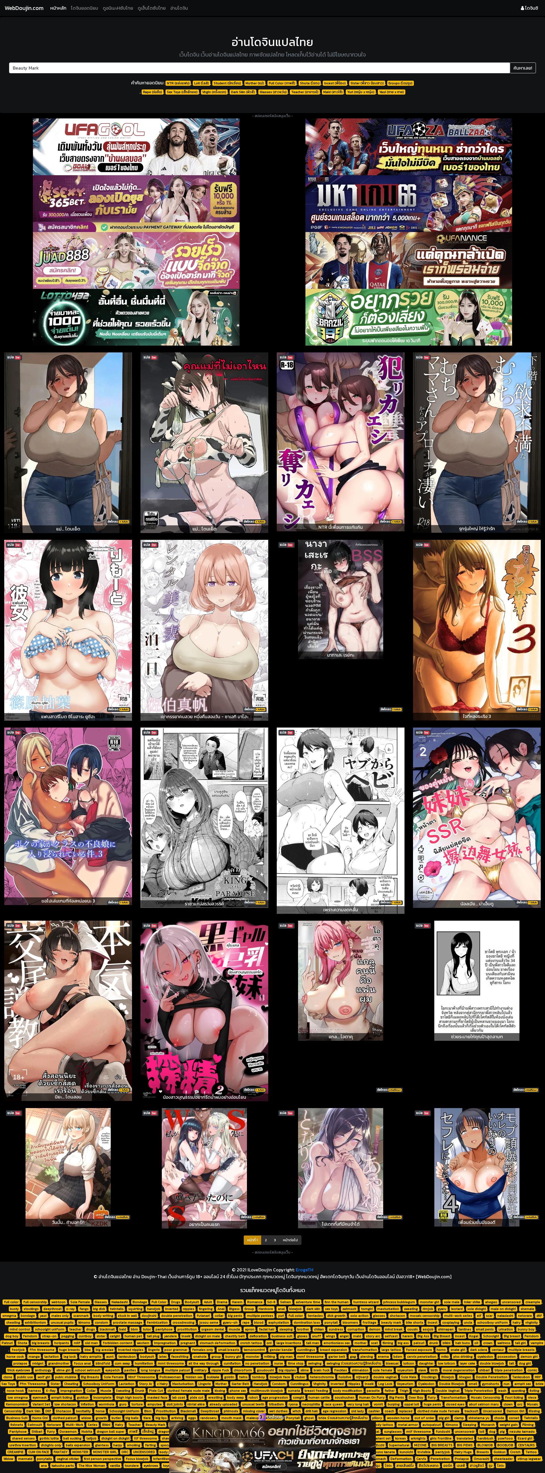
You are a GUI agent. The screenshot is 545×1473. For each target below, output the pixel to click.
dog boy (11, 1336)
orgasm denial (212, 1329)
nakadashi (505, 1315)
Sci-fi (271, 1302)
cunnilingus (306, 1349)
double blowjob (492, 1363)
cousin (412, 1329)
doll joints (175, 1404)
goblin (229, 1377)
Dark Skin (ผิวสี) (243, 92)
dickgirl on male (207, 1336)
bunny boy (526, 1329)
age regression (334, 1411)
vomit (378, 1404)
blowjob (295, 1308)
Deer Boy (416, 1397)
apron (249, 1329)
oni (269, 1342)
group (216, 1356)
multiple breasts (521, 1349)
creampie (532, 1302)
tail (511, 1363)
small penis (485, 1329)
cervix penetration (421, 1356)
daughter (426, 1363)
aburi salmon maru (484, 1404)
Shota (22, 1342)
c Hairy (162, 1383)
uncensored (511, 1302)
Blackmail (188, 1411)
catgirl (115, 1336)
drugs (90, 1329)
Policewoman (170, 1377)
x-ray (70, 1308)
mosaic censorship (425, 1315)
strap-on (49, 1336)
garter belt (336, 1356)
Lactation (126, 1383)
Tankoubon (521, 1377)
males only (60, 1315)
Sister (55, 1383)
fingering (206, 1308)
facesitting (179, 1356)
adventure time (308, 1302)
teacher (75, 1329)
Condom (279, 1383)
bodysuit (147, 1356)
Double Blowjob (451, 1383)
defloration (258, 1336)
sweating (411, 1308)
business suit (282, 1336)
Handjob (260, 1383)
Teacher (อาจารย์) (304, 92)
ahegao (491, 1302)
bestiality (83, 1411)
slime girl (63, 1370)
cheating (13, 1322)
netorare (525, 1315)
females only (202, 1349)
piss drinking (463, 1356)
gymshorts (490, 1383)
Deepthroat (210, 1411)
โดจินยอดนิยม (84, 8)
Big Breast (442, 1336)
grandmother (58, 1363)
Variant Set (41, 1404)
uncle (468, 1322)
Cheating (71, 1383)
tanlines (464, 1329)
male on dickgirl (503, 1308)
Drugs (175, 1302)
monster (252, 1356)
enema (383, 1356)
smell (473, 1383)
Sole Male (408, 1377)
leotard (457, 1308)
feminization (157, 1322)
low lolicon (446, 1363)
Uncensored (492, 1411)
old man (91, 1342)
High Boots (422, 1390)
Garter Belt (240, 1383)
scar (489, 1315)
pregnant (188, 1342)
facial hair (266, 1329)
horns (441, 1349)
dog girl (525, 1363)
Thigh (403, 1390)
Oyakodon (426, 1383)
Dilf (48, 1411)
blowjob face (280, 1377)
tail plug (153, 1336)
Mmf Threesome (141, 1377)
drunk (433, 1342)
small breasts (228, 1349)
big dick (99, 1308)
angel (344, 1336)
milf (77, 1342)
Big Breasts (90, 1377)
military (200, 1370)
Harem (237, 1302)
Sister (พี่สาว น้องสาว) (367, 83)
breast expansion (333, 1349)
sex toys (331, 1308)
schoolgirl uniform (49, 1329)
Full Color (159, 1302)
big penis (235, 1315)
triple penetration (508, 1370)
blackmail (107, 1329)
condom (101, 1322)
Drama (222, 1302)
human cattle (319, 1397)
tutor (147, 1329)
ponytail (331, 1322)
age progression (275, 1397)
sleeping (286, 1329)
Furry (432, 1397)
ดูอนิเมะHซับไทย (118, 8)
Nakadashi (120, 1302)
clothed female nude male (188, 1390)
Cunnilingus (299, 1383)
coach (389, 1411)
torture (137, 1404)
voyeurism (405, 1370)
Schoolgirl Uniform (124, 1411)
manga (34, 1356)
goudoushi (265, 1370)
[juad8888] (136, 260)
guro (123, 1404)
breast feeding (316, 1390)
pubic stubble (65, 1377)
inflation (87, 1404)
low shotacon (65, 1404)
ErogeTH (304, 1269)
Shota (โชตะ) (310, 83)
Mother (221, 1383)
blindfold (103, 1363)
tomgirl (367, 1308)
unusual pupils (62, 1322)
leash (502, 1390)
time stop (295, 1363)
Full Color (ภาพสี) (282, 83)
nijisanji (362, 1377)
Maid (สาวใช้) (333, 92)
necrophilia (311, 1404)
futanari (203, 1315)
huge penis (432, 1404)
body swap (235, 1397)
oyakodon (485, 1356)
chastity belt (235, 1336)
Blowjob (447, 1377)
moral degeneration (459, 1370)
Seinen (285, 1302)
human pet (133, 1336)
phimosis (231, 1411)
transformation (364, 1349)
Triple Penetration (478, 1390)
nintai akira (196, 1404)
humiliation (144, 1363)
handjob (153, 1308)
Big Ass (423, 1336)
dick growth (336, 1315)
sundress (336, 1329)
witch (296, 1411)
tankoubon (127, 1356)
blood (258, 1322)
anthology (43, 1370)
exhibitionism (35, 1322)
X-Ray (51, 1390)
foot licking (514, 1397)
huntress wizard (366, 1302)
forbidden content (117, 1342)
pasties (130, 1370)
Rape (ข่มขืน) (152, 92)
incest (432, 1322)
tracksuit (471, 1411)
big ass (403, 1342)
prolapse (20, 1363)
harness (34, 1390)
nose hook (15, 1390)
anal (281, 1308)
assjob (428, 1329)
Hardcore (266, 1308)
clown (508, 1404)
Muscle (105, 1390)
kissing (220, 1390)
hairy (517, 1322)
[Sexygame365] (136, 203)
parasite (373, 1390)
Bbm (148, 1411)
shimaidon (360, 1370)
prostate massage (127, 1322)
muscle (234, 1329)
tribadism (276, 1404)
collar (219, 1315)
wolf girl (43, 1377)
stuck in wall (127, 1315)
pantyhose (164, 1329)
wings (330, 1336)
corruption (355, 1329)
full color (11, 1302)
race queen (334, 1404)
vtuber (300, 1377)
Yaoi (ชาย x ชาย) (391, 92)
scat (374, 1342)
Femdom (532, 1336)
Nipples (354, 1383)
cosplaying (450, 1322)
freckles (340, 1370)
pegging (67, 1336)
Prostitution (166, 1411)
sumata (294, 1390)
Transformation (453, 1397)
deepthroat (52, 1308)
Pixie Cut (156, 1390)
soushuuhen (344, 1397)
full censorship (35, 1302)
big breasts (40, 1342)
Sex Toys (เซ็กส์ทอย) (182, 92)
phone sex (238, 1390)
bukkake (213, 1377)
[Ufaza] (409, 146)
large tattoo (391, 1349)
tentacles (315, 1315)
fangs (84, 1308)
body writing (103, 1315)
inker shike (472, 1302)
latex (163, 1356)
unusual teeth (253, 1404)
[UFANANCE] (409, 260)
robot (253, 1397)
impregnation (165, 1342)
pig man (286, 1356)
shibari (484, 1370)
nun (507, 1383)
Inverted (337, 1383)
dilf (539, 1315)
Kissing (534, 1411)
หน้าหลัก (59, 7)
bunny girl (233, 1356)
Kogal (473, 1336)
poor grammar (175, 1349)
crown (487, 1342)
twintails (116, 1308)
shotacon (397, 1315)
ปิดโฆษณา (276, 1416)
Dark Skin (33, 1411)
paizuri (419, 1342)
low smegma (18, 1397)
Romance (255, 1302)
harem (408, 1336)
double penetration (176, 1315)
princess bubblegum (399, 1302)
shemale (527, 1308)
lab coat (178, 1397)
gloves (302, 1336)
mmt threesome (171, 1363)
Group (249, 1308)
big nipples (287, 1370)
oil (476, 1342)
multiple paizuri (177, 1370)
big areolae (105, 1349)
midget (37, 1363)
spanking (518, 1390)
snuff (316, 1336)
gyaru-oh (230, 1322)
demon (374, 1329)
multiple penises (260, 1315)
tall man (312, 1342)
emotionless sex (337, 1342)
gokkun (83, 1397)
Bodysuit (192, 1302)
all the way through (203, 1363)
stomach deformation (217, 1342)
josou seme (208, 1322)
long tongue (150, 1370)
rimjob (428, 1308)
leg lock (70, 1356)
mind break (394, 1329)
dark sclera (478, 1349)
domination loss (307, 1322)
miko (445, 1356)
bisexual (392, 1363)
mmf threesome (310, 1356)
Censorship (13, 1411)
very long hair (358, 1404)
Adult (208, 1302)
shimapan (446, 1329)
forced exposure (419, 1349)
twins (243, 1377)
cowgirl (298, 1397)
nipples (188, 1308)
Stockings (429, 1377)
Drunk (139, 1390)
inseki (186, 1336)
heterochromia (322, 1377)
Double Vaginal (448, 1390)
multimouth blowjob (267, 1390)
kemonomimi (254, 1349)
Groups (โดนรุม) (400, 83)
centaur (498, 1349)
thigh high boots (129, 1397)
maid (357, 1336)
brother (303, 1329)
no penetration (257, 1363)
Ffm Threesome (33, 1383)
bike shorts (414, 1322)
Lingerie (204, 1383)
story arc (373, 1336)
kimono (84, 1322)
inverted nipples (130, 1349)
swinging (315, 1363)
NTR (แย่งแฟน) (178, 83)
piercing (366, 1356)
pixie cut (196, 1397)
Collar (91, 1390)
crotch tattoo (251, 1342)
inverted (171, 1308)
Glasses (101, 1302)
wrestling (215, 1397)
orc (519, 1404)
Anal (221, 1308)
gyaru (442, 1308)
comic (532, 1370)
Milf (538, 1377)
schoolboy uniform (492, 1322)
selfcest (391, 1336)
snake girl (457, 1349)
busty (14, 1308)
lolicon (408, 1363)
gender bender (281, 1349)
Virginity (319, 1383)
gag (353, 1356)
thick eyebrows (18, 1370)
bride (540, 1383)
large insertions (288, 1342)
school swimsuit (87, 1370)
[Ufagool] (136, 146)
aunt (110, 1356)
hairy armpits (90, 1356)
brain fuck (322, 1370)
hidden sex (194, 1377)
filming (388, 1342)
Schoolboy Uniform (98, 1383)
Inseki (369, 1383)
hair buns (462, 1342)
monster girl (429, 1302)
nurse (278, 1363)
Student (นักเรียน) (227, 83)
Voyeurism (405, 1383)
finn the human (337, 1302)
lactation (51, 1356)
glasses (379, 1315)
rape (246, 1322)
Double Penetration (492, 1377)
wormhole (106, 1404)
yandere (170, 1336)
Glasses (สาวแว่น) (273, 92)
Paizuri (7, 1342)
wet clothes (278, 1411)
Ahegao (465, 1377)
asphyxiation (278, 1322)
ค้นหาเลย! (522, 67)
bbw (88, 1349)
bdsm (397, 1356)
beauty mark (391, 1322)
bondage (28, 1315)
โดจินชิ (531, 8)
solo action (359, 1315)
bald (122, 1329)
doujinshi (149, 1315)
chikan (319, 1329)
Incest (460, 1336)
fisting (534, 1390)
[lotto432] (136, 317)
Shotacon (63, 1411)
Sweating (123, 1390)
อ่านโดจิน (179, 8)
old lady (357, 1411)
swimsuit (349, 1308)
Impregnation (71, 1390)
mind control (20, 1329)
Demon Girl (515, 1411)
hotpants (61, 1342)
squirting (135, 1308)
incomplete (102, 1397)
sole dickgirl (476, 1308)
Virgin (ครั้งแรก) (214, 92)
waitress (503, 1342)
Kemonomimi (17, 1404)
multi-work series (458, 1315)
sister (101, 1336)
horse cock (15, 1356)
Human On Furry (372, 1397)
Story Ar (145, 1383)
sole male (452, 1302)
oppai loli (411, 1404)
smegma (9, 1315)
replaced (405, 1411)
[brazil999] (409, 317)
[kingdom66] (272, 1434)
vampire (537, 1342)
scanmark (81, 1315)
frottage (369, 1322)
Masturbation (183, 1383)
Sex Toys (8, 1383)
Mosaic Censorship (485, 1397)
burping (394, 1404)
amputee (154, 1404)
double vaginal (385, 1377)
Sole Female (80, 1302)
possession (507, 1356)
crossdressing (183, 1322)
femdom (30, 1336)
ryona (293, 1404)
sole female (382, 1370)
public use (25, 1377)
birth (434, 1370)
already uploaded (223, 1404)
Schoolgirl (491, 1336)
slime (304, 1370)
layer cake (467, 1363)
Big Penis (396, 1397)
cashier (374, 1411)
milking (269, 1356)
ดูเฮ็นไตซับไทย (152, 8)
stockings (31, 1308)
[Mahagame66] (409, 203)
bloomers (350, 1322)
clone (7, 1377)
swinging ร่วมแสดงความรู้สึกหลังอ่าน (353, 1363)
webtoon (58, 1302)
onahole (200, 1356)
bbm (134, 1329)
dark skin (313, 1308)
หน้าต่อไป (290, 1240)
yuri (281, 1315)
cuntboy (85, 1336)
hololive (345, 1377)
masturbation (388, 1308)
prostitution (187, 1329)
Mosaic (532, 1404)
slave (422, 1370)
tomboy (258, 1377)
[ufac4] (272, 1460)
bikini (446, 1342)
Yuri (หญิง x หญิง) (360, 92)
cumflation (232, 1363)
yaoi (43, 1315)
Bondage (140, 1302)
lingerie (154, 1349)
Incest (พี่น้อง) (335, 83)
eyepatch (112, 1370)
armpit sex (522, 1383)
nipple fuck (220, 1370)
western (143, 1342)
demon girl (529, 1356)
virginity (531, 1322)
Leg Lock (385, 1383)
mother (360, 1342)
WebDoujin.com (24, 8)
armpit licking (61, 1397)
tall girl (520, 1342)
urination (505, 1329)
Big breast (512, 1336)
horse (100, 1411)
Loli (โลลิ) (201, 83)
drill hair (311, 1411)
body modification (347, 1390)
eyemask (40, 1397)
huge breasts (69, 1349)
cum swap (122, 1363)
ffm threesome (42, 1349)
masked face (157, 1397)
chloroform (243, 1370)
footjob (18, 1349)
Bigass (234, 1308)
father (390, 1390)
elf (479, 1315)
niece (532, 1397)
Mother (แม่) (255, 83)
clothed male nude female (438, 1411)
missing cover (254, 1411)
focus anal (82, 1363)
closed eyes (455, 1404)
